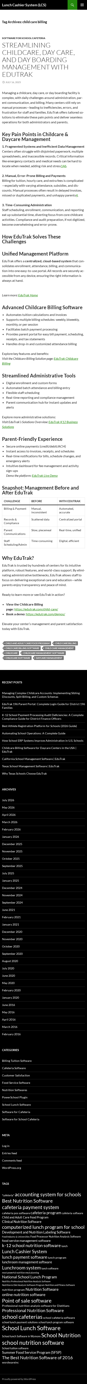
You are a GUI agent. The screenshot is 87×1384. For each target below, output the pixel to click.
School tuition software (15, 1348)
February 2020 (11, 990)
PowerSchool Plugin (15, 1097)
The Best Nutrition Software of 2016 (37, 1357)
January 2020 (10, 997)
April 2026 (9, 814)
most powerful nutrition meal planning (20, 1272)
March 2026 (9, 822)
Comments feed (12, 1160)
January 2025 (10, 880)
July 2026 (8, 800)
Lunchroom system (21, 1267)
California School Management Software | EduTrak (33, 759)
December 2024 (12, 888)
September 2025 (12, 866)
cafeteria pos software (16, 1213)
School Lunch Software (16, 1104)
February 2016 (11, 1034)
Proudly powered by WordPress (19, 1379)
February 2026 (11, 829)
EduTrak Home (28, 295)
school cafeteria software (59, 1317)
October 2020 (11, 946)
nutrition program (13, 1289)
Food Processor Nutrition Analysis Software (55, 1236)
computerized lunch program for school (43, 1227)
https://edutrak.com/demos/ (45, 614)
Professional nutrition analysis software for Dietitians (35, 1305)
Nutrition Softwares (14, 1090)
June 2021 (8, 909)
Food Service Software (16, 1082)
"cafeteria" (8, 1195)
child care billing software (22, 648)
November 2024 (12, 895)
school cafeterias (22, 1316)
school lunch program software (56, 1322)
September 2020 (12, 953)
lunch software (49, 1268)
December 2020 (12, 931)
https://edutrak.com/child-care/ (36, 609)
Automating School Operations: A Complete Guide (33, 733)
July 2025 (8, 873)
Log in (6, 1146)
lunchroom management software (27, 1262)
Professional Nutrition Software (33, 1310)
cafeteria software (72, 1213)
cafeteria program (46, 1212)
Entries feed (9, 1153)
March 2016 (9, 1027)
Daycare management (49, 658)
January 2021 (10, 924)
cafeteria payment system (30, 1207)
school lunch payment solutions (20, 1322)
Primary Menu (82, 5)
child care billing (65, 643)
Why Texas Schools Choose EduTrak (24, 773)
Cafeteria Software (14, 1068)
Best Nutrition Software (27, 1201)
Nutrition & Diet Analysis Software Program (23, 1285)
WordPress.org (11, 1167)
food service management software (26, 1240)
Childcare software (17, 658)
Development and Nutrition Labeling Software (36, 1232)
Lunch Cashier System (24, 1251)
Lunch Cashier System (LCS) (24, 5)
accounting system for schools (48, 1194)
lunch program (57, 1257)
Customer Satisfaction (16, 1075)
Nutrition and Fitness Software (60, 1285)
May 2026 (8, 807)
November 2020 (12, 939)
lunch (65, 1246)
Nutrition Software (41, 1289)
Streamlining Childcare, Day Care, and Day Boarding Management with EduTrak (38, 59)
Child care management (59, 648)
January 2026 (10, 836)
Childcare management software (43, 653)
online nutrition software (23, 1294)
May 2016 (8, 1012)
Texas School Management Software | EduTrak (30, 766)
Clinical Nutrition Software (21, 1221)
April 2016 (9, 1019)
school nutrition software (33, 1342)
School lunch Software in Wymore (21, 1336)
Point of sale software (27, 1300)
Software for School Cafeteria (23, 38)
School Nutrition (61, 1335)
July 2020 (8, 968)
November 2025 (12, 851)
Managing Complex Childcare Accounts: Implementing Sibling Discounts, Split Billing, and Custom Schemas (41, 694)
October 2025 (11, 858)
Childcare (11, 653)
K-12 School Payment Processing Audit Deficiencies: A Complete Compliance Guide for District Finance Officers (43, 716)
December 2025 (12, 844)
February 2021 (11, 917)
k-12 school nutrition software (31, 1245)
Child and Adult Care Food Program (27, 643)
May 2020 (8, 983)
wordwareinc (10, 1362)
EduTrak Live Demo (45, 475)
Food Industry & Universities (16, 1236)
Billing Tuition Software (17, 1060)
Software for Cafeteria (16, 1112)
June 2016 (8, 1005)
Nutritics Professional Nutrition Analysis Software (26, 1281)
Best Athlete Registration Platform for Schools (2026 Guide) (39, 726)
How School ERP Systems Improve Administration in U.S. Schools (42, 740)
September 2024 (12, 902)
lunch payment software (24, 1257)
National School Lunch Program (29, 1276)
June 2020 (8, 975)
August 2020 (10, 961)
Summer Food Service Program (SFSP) (31, 1352)
